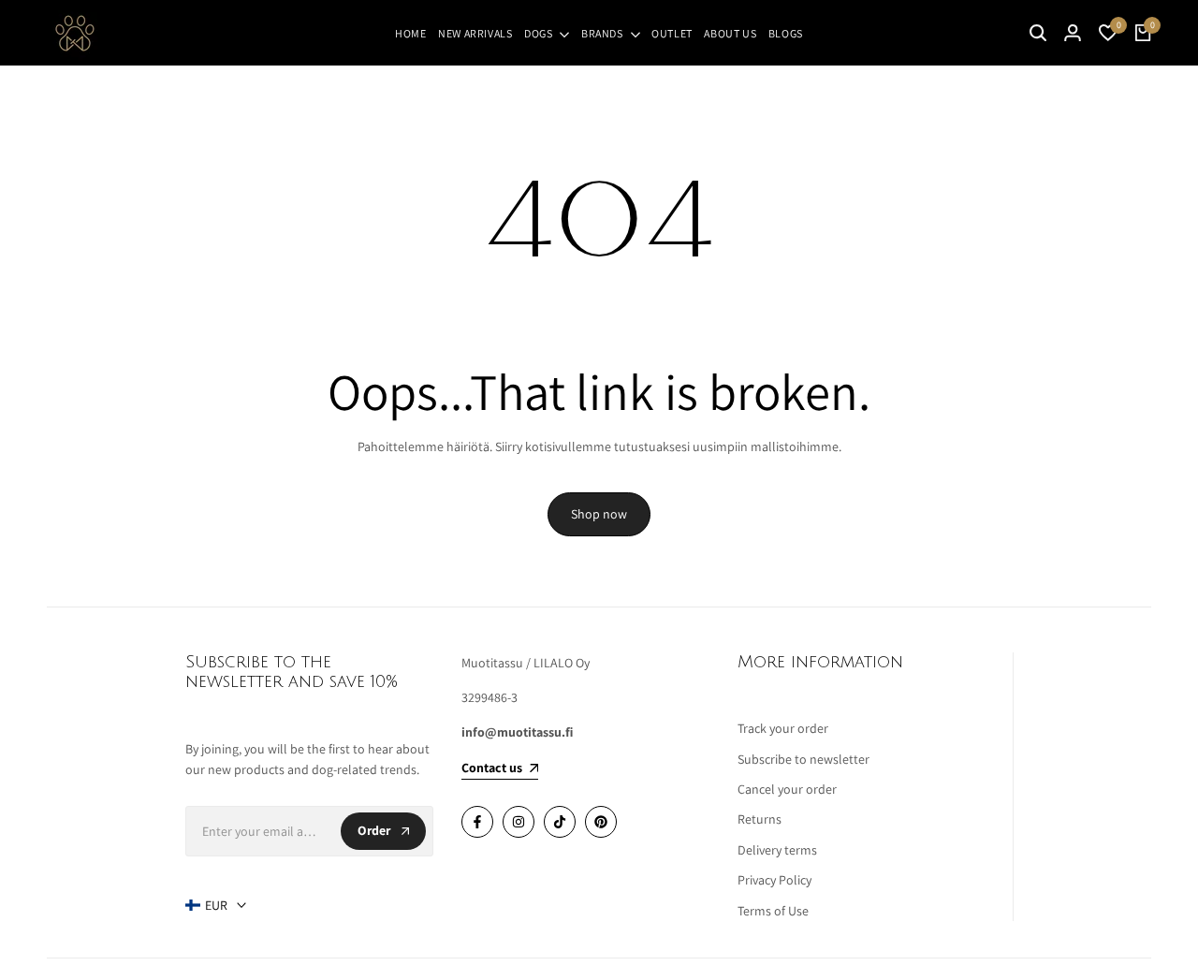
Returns (760, 819)
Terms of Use (773, 910)
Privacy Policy (774, 879)
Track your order (783, 728)
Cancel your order (787, 789)
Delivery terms (777, 849)
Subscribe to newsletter (803, 759)
